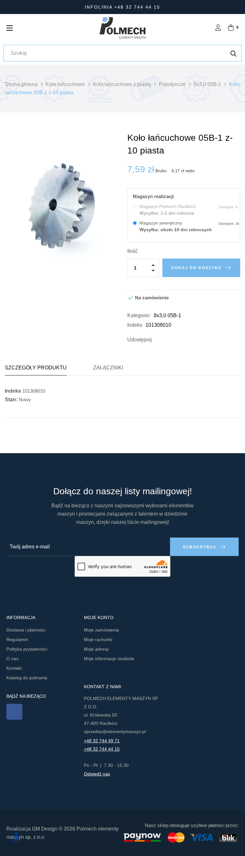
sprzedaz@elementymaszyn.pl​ (115, 731)
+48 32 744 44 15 (102, 749)
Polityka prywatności (26, 649)
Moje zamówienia (101, 629)
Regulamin (17, 639)
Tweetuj (168, 340)
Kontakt (14, 668)
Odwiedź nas (97, 773)
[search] (233, 53)
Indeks (134, 325)
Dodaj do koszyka (196, 268)
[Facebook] (14, 712)
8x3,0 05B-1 (167, 315)
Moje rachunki (98, 639)
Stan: (11, 399)
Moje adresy (96, 649)
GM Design (44, 828)
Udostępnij (158, 340)
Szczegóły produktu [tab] (36, 367)
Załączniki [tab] (108, 367)
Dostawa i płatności (25, 629)
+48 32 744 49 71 (102, 740)
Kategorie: (139, 315)
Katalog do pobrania (26, 677)
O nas (12, 658)
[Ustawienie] (218, 28)
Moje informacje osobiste (109, 658)
